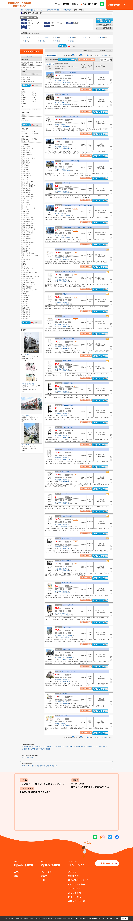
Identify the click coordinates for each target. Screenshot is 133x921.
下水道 (25, 318)
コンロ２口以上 (28, 225)
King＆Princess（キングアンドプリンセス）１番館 (77, 205)
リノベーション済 (29, 158)
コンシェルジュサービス (31, 290)
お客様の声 (73, 876)
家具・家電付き (28, 219)
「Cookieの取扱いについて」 (99, 918)
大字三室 (68, 592)
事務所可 (26, 162)
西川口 (43, 41)
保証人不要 (27, 160)
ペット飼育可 (27, 146)
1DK (24, 94)
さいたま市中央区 (62, 82)
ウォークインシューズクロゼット (32, 256)
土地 (43, 880)
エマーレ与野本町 (68, 605)
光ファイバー (27, 267)
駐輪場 (25, 215)
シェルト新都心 (67, 627)
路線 (16, 876)
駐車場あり (27, 292)
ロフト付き (27, 200)
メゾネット (27, 202)
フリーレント (27, 177)
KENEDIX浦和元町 (68, 383)
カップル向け (27, 191)
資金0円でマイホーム (78, 880)
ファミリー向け (28, 194)
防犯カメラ (27, 280)
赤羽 (72, 41)
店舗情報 (75, 4)
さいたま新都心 (46, 37)
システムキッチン (29, 229)
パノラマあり (27, 141)
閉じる (124, 918)
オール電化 (27, 210)
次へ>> (106, 55)
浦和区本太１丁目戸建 (28, 384)
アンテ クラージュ (67, 583)
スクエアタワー (67, 183)
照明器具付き (27, 213)
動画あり (36, 139)
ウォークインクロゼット (31, 254)
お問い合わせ (107, 863)
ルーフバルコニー (29, 208)
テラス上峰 (63, 715)
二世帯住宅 (27, 175)
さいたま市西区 (26, 746)
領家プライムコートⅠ (69, 294)
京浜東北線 (58, 80)
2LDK (24, 97)
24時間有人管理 (28, 282)
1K (34, 92)
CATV (25, 265)
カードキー (27, 179)
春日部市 (24, 749)
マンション (33, 67)
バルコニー (27, 206)
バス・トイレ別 (28, 233)
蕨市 (29, 749)
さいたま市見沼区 (57, 746)
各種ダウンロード (76, 901)
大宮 (27, 37)
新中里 (68, 82)
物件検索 (66, 4)
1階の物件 (26, 295)
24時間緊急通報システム (31, 276)
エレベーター (27, 212)
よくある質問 (74, 892)
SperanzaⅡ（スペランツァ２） (71, 161)
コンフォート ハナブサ (68, 671)
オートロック (27, 270)
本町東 (68, 126)
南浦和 (103, 37)
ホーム (57, 4)
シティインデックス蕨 (28, 445)
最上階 (25, 301)
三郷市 (48, 749)
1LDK (35, 94)
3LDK (35, 99)
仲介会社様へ (74, 897)
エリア (17, 871)
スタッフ (72, 871)
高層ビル (26, 309)
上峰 (68, 725)
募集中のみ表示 (51, 55)
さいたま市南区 (88, 746)
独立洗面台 (27, 246)
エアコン (26, 248)
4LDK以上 (26, 103)
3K (34, 97)
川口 (57, 41)
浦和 (88, 37)
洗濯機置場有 (27, 221)
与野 (57, 37)
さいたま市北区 (36, 746)
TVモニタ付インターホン (31, 272)
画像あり (25, 139)
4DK (34, 101)
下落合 (68, 170)
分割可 (25, 167)
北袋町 (68, 637)
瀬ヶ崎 (68, 681)
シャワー (26, 244)
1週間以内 (36, 133)
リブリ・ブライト (68, 138)
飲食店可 (26, 311)
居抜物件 (26, 313)
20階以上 (26, 299)
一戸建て (25, 69)
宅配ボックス (27, 274)
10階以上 (26, 297)
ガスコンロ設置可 (29, 185)
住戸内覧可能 (27, 288)
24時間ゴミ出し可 (29, 286)
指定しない (26, 131)
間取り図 (51, 64)
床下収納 (26, 252)
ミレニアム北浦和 (68, 449)
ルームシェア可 (28, 187)
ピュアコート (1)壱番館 (69, 72)
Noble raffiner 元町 (67, 471)
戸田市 (33, 749)
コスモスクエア (26, 415)
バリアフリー (27, 166)
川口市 (105, 746)
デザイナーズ (27, 156)
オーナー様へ (74, 888)
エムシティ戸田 (26, 354)
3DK (24, 99)
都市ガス (26, 316)
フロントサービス (29, 284)
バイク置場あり (28, 217)
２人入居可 (27, 164)
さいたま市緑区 (62, 592)
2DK (34, 95)
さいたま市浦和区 (62, 148)
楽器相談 (26, 150)
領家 (68, 148)
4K (24, 101)
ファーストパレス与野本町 (70, 116)
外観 (47, 64)
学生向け (26, 189)
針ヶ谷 (68, 459)
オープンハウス (28, 181)
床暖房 (25, 250)
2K (24, 95)
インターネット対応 (29, 269)
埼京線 (57, 102)
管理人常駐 (27, 171)
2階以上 (26, 293)
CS (24, 261)
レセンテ (64, 693)
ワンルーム (26, 92)
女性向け (26, 192)
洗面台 (25, 240)
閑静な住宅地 (27, 154)
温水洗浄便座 (27, 238)
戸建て (44, 876)
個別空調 (26, 315)
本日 (34, 131)
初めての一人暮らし (77, 884)
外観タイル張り (28, 223)
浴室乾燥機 (27, 236)
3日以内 (25, 133)
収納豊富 (26, 259)
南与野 (52, 766)
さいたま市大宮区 (62, 637)
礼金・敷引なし (27, 79)
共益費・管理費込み (28, 81)
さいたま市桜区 (78, 746)
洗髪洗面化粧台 (28, 242)
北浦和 (73, 37)
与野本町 (62, 102)
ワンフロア (27, 307)
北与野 (62, 213)
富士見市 (43, 749)
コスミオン (65, 94)
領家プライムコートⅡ (69, 249)
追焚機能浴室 (27, 234)
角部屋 (25, 305)
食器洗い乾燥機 (28, 227)
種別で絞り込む (31, 56)
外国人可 (26, 183)
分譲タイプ (27, 169)
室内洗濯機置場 (28, 196)
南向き (25, 303)
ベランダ (26, 204)
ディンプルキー (28, 278)
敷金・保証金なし (28, 77)
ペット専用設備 (28, 148)
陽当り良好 (27, 152)
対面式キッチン (28, 231)
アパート (25, 67)
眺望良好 (26, 173)
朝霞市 (38, 749)
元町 (68, 392)
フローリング (27, 198)
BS (24, 263)
